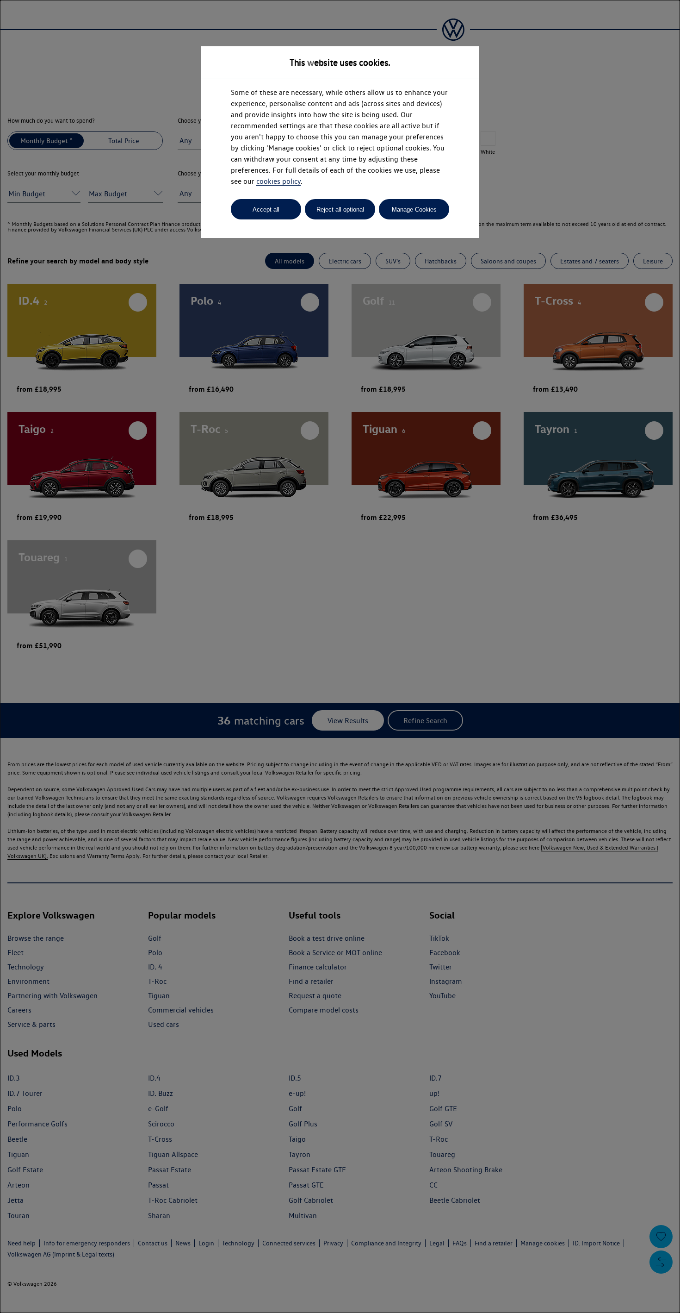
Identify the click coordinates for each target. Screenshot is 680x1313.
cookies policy (278, 181)
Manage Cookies (414, 209)
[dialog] (340, 656)
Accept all (266, 209)
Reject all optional (340, 209)
